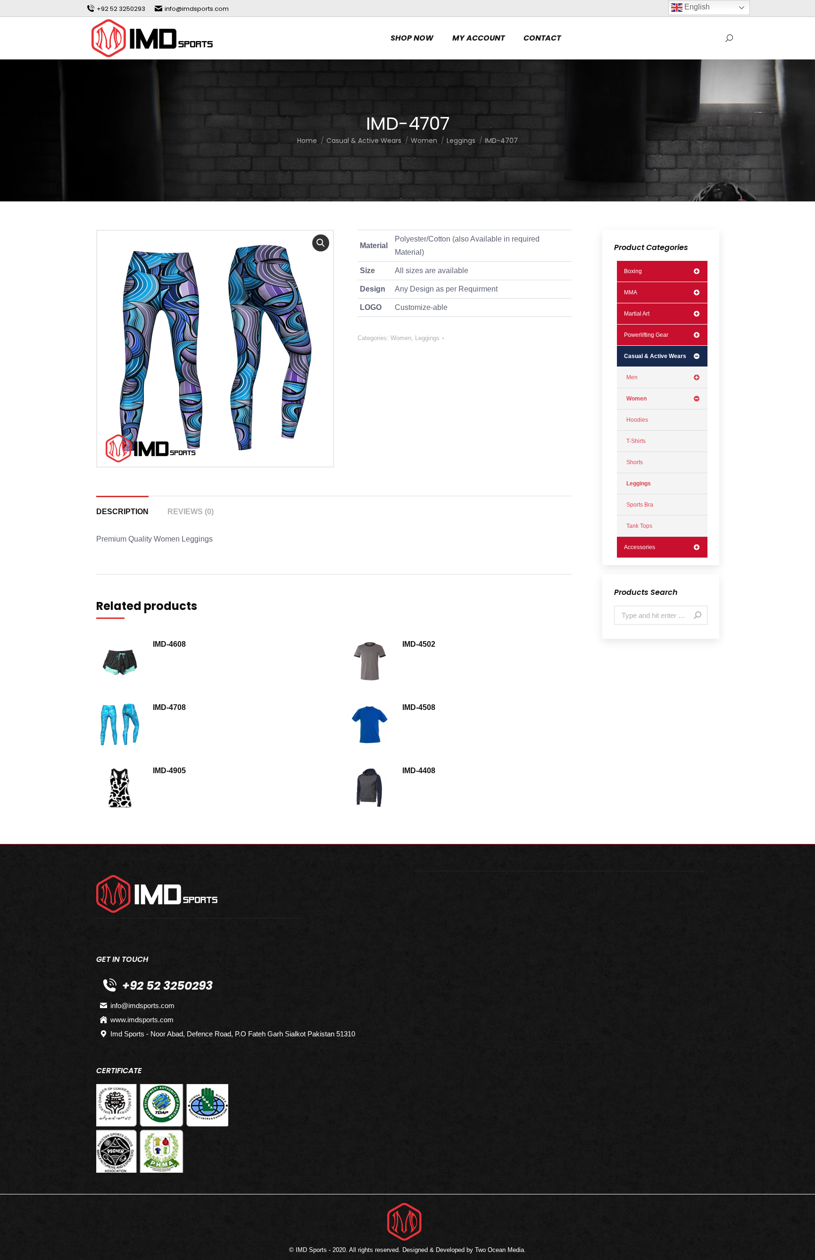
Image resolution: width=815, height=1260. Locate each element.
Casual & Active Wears (655, 356)
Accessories (639, 547)
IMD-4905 (169, 771)
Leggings (427, 338)
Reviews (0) (190, 512)
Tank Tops (639, 526)
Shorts (634, 462)
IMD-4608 (169, 644)
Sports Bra (639, 504)
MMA (630, 292)
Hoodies (637, 420)
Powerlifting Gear (646, 335)
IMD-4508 (418, 707)
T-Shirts (636, 441)
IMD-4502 (418, 644)
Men (632, 377)
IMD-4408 (418, 771)
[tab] (122, 507)
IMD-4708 (169, 707)
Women (401, 338)
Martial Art (636, 313)
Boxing (633, 271)
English (696, 7)
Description (122, 512)
